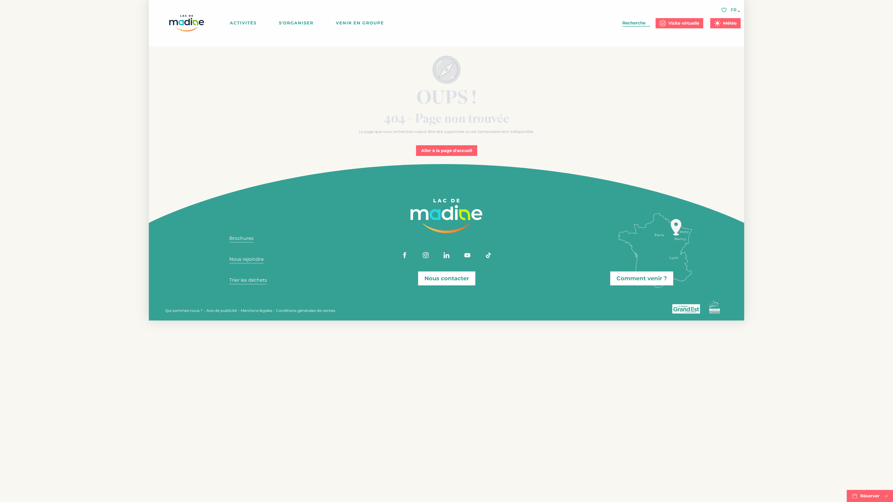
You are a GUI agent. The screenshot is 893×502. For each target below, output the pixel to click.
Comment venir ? (641, 278)
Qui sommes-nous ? (184, 310)
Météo (730, 23)
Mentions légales (256, 310)
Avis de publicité (221, 310)
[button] (734, 10)
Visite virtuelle (683, 23)
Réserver (870, 496)
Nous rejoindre (246, 259)
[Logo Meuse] (714, 307)
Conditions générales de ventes (305, 310)
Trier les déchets (248, 280)
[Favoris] (724, 10)
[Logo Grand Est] (686, 309)
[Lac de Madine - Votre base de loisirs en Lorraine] (186, 23)
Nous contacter (446, 278)
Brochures (241, 238)
